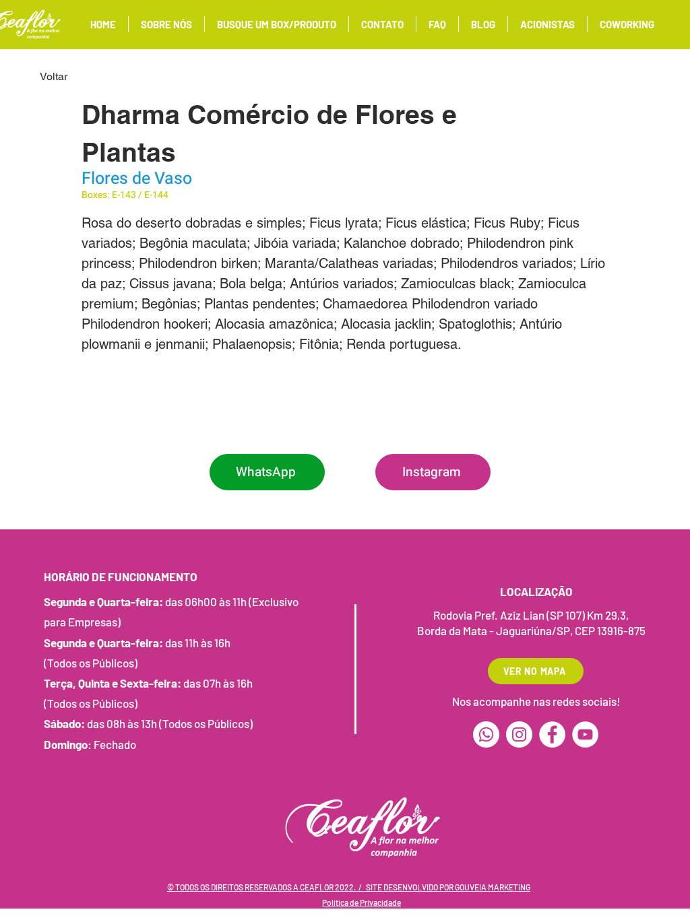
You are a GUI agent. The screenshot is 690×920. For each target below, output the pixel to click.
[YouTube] (585, 734)
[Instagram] (519, 734)
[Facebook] (552, 734)
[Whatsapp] (486, 734)
